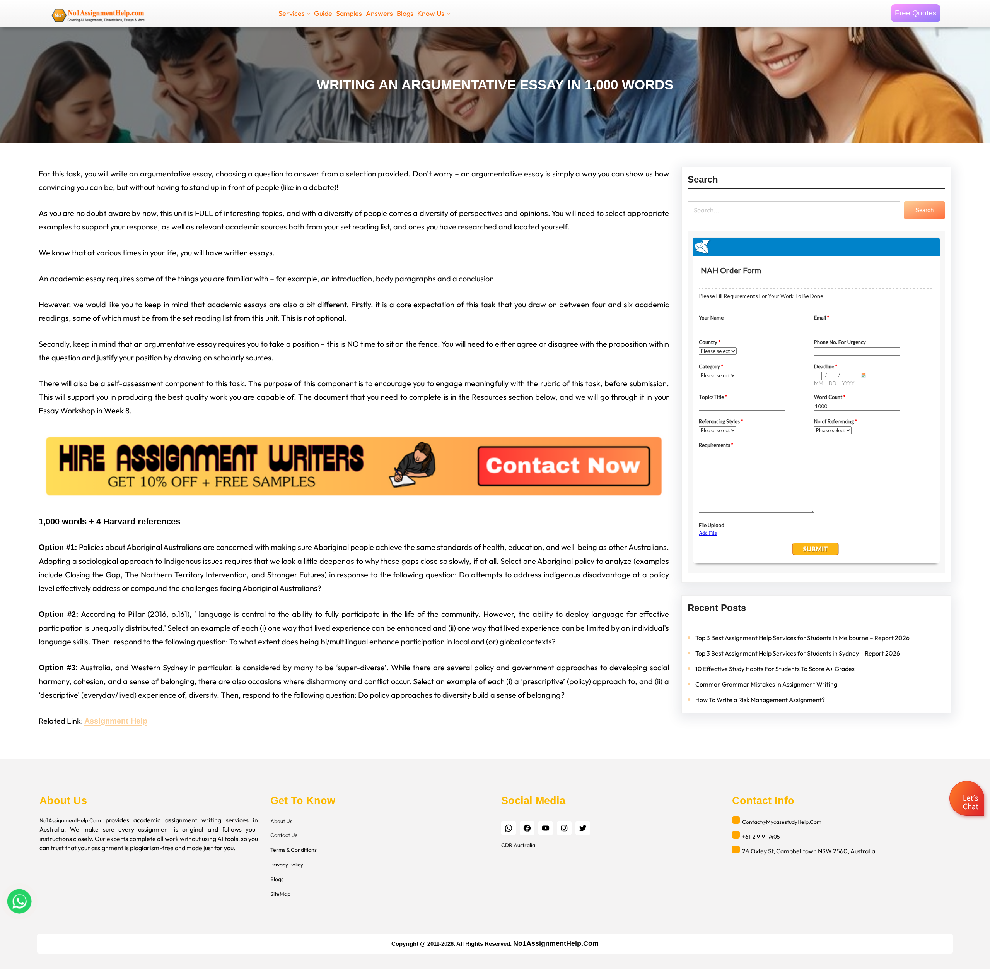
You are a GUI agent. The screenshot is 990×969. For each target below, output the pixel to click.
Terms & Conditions (293, 849)
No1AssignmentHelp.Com (70, 820)
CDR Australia (518, 845)
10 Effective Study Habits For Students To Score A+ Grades (775, 669)
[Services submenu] (308, 13)
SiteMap (280, 893)
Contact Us (283, 835)
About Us (281, 821)
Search (924, 210)
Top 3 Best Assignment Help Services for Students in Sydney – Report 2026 (797, 653)
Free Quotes (916, 13)
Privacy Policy (286, 864)
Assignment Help (115, 721)
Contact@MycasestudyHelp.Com (781, 821)
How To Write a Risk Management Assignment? (760, 700)
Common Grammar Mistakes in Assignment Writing (766, 684)
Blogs (276, 879)
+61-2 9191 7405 (761, 836)
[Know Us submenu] (448, 13)
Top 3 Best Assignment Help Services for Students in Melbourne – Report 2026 (802, 638)
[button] (968, 799)
